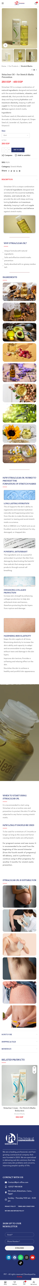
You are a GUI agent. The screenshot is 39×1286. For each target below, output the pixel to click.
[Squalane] (19, 413)
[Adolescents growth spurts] (19, 992)
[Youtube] (32, 1257)
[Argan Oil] (19, 312)
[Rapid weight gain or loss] (19, 1016)
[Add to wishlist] (34, 1068)
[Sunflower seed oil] (19, 433)
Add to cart (18, 150)
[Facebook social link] (9, 171)
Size (3, 131)
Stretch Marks (26, 66)
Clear (4, 140)
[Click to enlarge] (5, 45)
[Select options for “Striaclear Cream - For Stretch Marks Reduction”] (34, 1072)
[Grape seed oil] (19, 352)
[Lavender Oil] (19, 372)
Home (4, 66)
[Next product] (36, 70)
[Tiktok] (20, 1263)
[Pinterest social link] (14, 171)
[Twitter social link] (11, 171)
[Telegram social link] (19, 171)
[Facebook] (14, 1257)
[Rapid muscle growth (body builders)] (19, 968)
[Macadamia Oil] (19, 393)
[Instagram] (26, 1257)
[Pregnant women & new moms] (19, 896)
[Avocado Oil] (19, 332)
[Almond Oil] (19, 291)
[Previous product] (32, 70)
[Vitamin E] (19, 453)
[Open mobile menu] (3, 3)
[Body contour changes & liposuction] (19, 920)
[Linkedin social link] (17, 171)
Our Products (13, 66)
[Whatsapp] (20, 1257)
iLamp (19, 1277)
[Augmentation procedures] (19, 944)
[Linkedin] (8, 1257)
